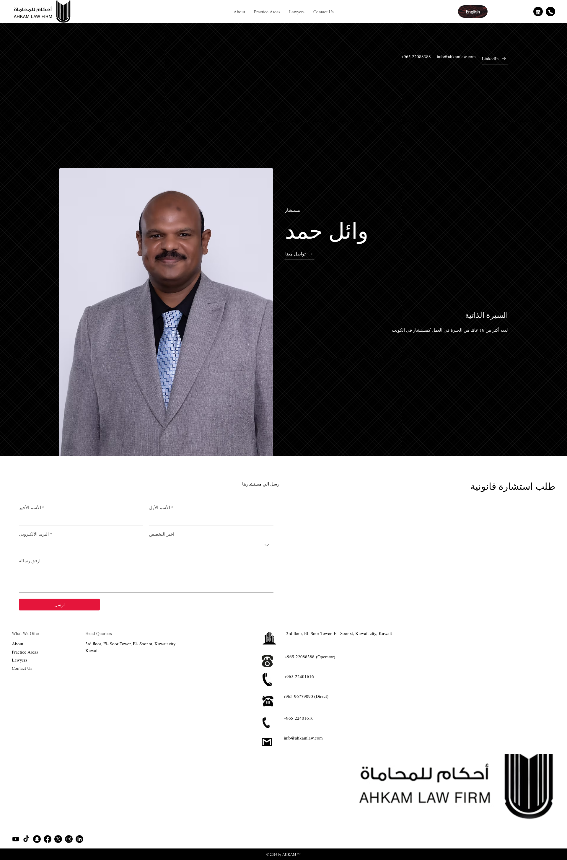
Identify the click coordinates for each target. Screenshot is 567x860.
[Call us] (550, 11)
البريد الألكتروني (35, 534)
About (17, 643)
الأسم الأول (161, 507)
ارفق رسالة (29, 560)
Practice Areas (25, 652)
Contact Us (22, 668)
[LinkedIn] (79, 839)
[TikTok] (26, 839)
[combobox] (211, 545)
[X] (58, 839)
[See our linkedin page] (538, 11)
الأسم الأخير (32, 507)
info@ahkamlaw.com (456, 56)
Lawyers (19, 660)
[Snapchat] (37, 839)
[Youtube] (15, 839)
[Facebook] (47, 839)
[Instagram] (69, 839)
